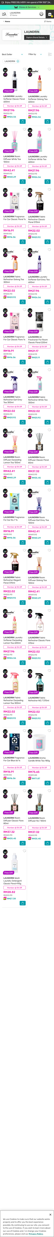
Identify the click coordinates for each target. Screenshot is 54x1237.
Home (7, 21)
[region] (27, 1223)
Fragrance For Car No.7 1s (13, 518)
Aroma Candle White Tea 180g (39, 759)
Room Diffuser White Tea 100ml (12, 159)
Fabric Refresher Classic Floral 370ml (36, 219)
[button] (50, 14)
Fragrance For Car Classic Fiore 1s (14, 338)
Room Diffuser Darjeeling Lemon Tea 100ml (12, 460)
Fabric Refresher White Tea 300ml (38, 400)
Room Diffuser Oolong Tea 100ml (37, 580)
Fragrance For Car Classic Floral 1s (14, 218)
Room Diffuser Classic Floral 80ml (38, 460)
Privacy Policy (36, 1234)
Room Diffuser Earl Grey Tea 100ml (38, 520)
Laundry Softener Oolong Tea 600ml (38, 99)
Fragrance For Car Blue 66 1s (13, 759)
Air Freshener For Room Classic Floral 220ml (38, 340)
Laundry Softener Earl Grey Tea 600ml (39, 280)
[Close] (18, 61)
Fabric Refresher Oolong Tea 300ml (13, 279)
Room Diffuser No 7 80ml (37, 819)
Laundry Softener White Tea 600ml (37, 159)
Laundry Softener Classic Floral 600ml (14, 99)
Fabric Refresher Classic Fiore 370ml (39, 640)
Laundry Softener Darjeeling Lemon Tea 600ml (12, 640)
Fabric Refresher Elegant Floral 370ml (12, 580)
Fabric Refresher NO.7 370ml (38, 699)
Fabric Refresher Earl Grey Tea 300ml (12, 400)
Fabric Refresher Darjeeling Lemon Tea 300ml (13, 700)
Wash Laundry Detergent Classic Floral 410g (12, 881)
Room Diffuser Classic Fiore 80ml (13, 821)
